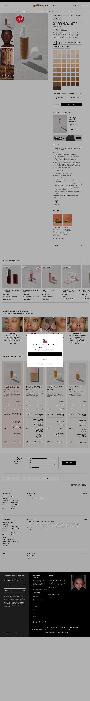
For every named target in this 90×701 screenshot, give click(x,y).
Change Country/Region (45, 364)
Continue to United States (45, 354)
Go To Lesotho (45, 359)
